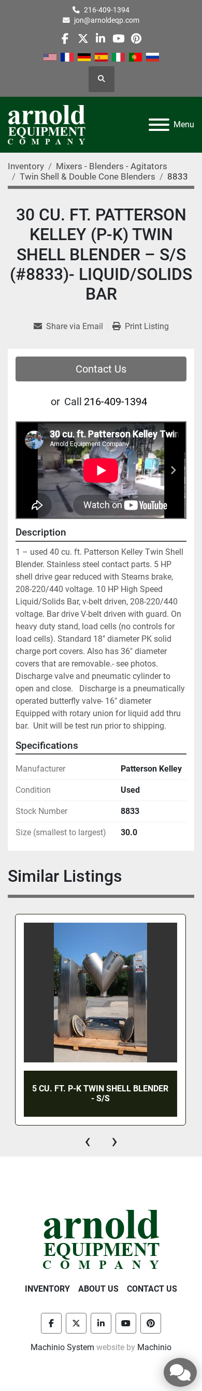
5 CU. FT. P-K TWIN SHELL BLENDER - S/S (100, 1093)
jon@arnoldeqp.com (106, 20)
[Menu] (159, 125)
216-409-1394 (106, 10)
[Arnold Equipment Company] (101, 1239)
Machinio (154, 1347)
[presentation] (87, 1141)
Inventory (47, 1289)
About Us (98, 1289)
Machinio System (62, 1347)
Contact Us (101, 369)
